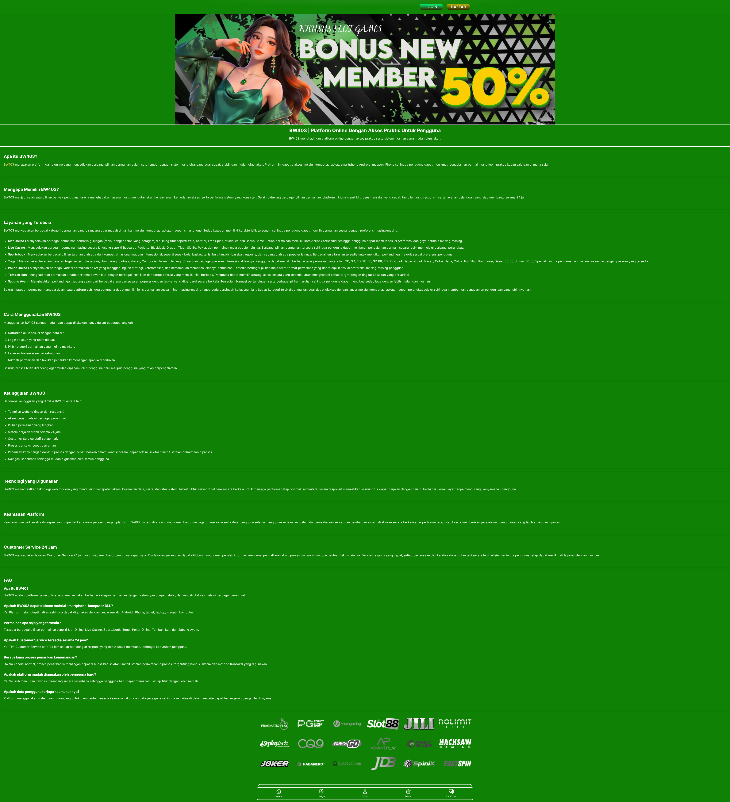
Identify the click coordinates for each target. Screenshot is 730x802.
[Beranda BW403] (278, 7)
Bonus (408, 796)
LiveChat (451, 796)
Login (322, 796)
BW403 (9, 164)
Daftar (365, 796)
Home (278, 796)
